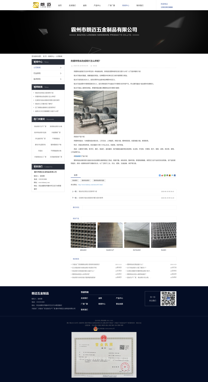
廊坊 (96, 325)
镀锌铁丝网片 (86, 180)
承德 (122, 325)
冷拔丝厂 (111, 323)
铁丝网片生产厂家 (40, 126)
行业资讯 (37, 73)
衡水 (113, 325)
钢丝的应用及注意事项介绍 (44, 93)
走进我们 (72, 5)
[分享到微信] (165, 175)
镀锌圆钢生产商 (56, 145)
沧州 (116, 325)
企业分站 (97, 320)
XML (111, 320)
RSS (108, 320)
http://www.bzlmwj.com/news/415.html (90, 185)
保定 (110, 325)
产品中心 (97, 5)
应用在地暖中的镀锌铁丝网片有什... (139, 271)
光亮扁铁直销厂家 (56, 157)
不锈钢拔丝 (56, 138)
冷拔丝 (40, 151)
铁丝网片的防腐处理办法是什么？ (83, 271)
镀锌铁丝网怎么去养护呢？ (81, 274)
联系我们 (139, 5)
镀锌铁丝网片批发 (99, 180)
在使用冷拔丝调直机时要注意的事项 (47, 100)
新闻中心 (125, 5)
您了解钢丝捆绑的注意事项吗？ (45, 107)
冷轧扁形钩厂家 (40, 138)
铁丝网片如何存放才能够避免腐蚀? (84, 277)
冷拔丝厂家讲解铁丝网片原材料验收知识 (86, 264)
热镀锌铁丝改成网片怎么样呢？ (45, 96)
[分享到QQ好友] (167, 175)
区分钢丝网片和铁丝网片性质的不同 (84, 268)
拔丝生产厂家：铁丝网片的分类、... (139, 277)
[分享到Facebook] (175, 175)
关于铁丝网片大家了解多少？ (137, 268)
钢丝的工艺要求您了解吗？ (44, 104)
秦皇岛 (104, 325)
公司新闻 (59, 56)
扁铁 (85, 5)
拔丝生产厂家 (125, 323)
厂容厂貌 (111, 5)
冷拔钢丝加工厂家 (40, 157)
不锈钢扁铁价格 (56, 151)
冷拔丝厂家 (117, 323)
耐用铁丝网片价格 (56, 126)
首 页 (45, 56)
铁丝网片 (75, 180)
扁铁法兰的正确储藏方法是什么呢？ (47, 111)
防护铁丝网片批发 (40, 132)
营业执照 (119, 304)
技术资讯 (37, 79)
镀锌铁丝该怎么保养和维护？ (137, 274)
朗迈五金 (138, 323)
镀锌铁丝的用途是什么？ (135, 264)
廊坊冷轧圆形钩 (40, 145)
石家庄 (99, 325)
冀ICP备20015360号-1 (73, 323)
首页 (60, 5)
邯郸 (119, 325)
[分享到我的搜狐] (170, 175)
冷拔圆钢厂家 (56, 132)
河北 (93, 325)
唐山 (107, 325)
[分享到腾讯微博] (172, 175)
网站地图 (103, 320)
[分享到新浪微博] (162, 175)
